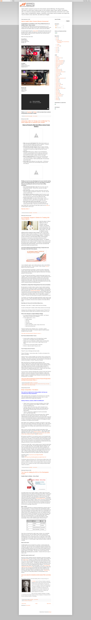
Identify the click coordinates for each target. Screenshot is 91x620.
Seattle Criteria (25, 559)
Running (57, 92)
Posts (57, 25)
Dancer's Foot (58, 74)
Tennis (28, 384)
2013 (57, 47)
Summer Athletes (24, 384)
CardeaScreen (46, 570)
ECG (56, 76)
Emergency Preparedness (28, 600)
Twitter (34, 112)
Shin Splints (47, 383)
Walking (31, 384)
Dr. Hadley (33, 581)
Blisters (57, 66)
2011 (57, 50)
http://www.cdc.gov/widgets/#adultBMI (36, 454)
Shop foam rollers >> (25, 208)
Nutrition (57, 90)
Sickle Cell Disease (59, 94)
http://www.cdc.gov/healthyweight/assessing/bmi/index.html (35, 457)
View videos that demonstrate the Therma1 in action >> (31, 333)
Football (38, 383)
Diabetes (57, 75)
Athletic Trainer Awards (59, 60)
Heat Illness (58, 83)
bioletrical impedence (37, 431)
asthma (57, 59)
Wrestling (33, 384)
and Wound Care (58, 57)
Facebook (29, 112)
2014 (57, 39)
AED (56, 56)
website (47, 205)
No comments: (35, 212)
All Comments (58, 27)
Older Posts (49, 603)
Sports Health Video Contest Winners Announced (34, 21)
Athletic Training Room (59, 61)
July (57, 44)
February (58, 45)
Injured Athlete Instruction (60, 88)
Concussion (58, 73)
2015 (57, 37)
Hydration (57, 85)
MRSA (57, 89)
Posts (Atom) (28, 605)
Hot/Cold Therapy (42, 383)
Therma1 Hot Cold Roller (35, 290)
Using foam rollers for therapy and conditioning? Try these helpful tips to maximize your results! (35, 121)
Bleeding (57, 65)
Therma (46, 266)
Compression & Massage (33, 383)
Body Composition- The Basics (29, 389)
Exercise (57, 79)
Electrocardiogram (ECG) (40, 498)
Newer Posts (24, 603)
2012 (57, 49)
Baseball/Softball (26, 383)
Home (36, 603)
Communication (58, 70)
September (59, 40)
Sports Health (35, 30)
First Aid (57, 80)
